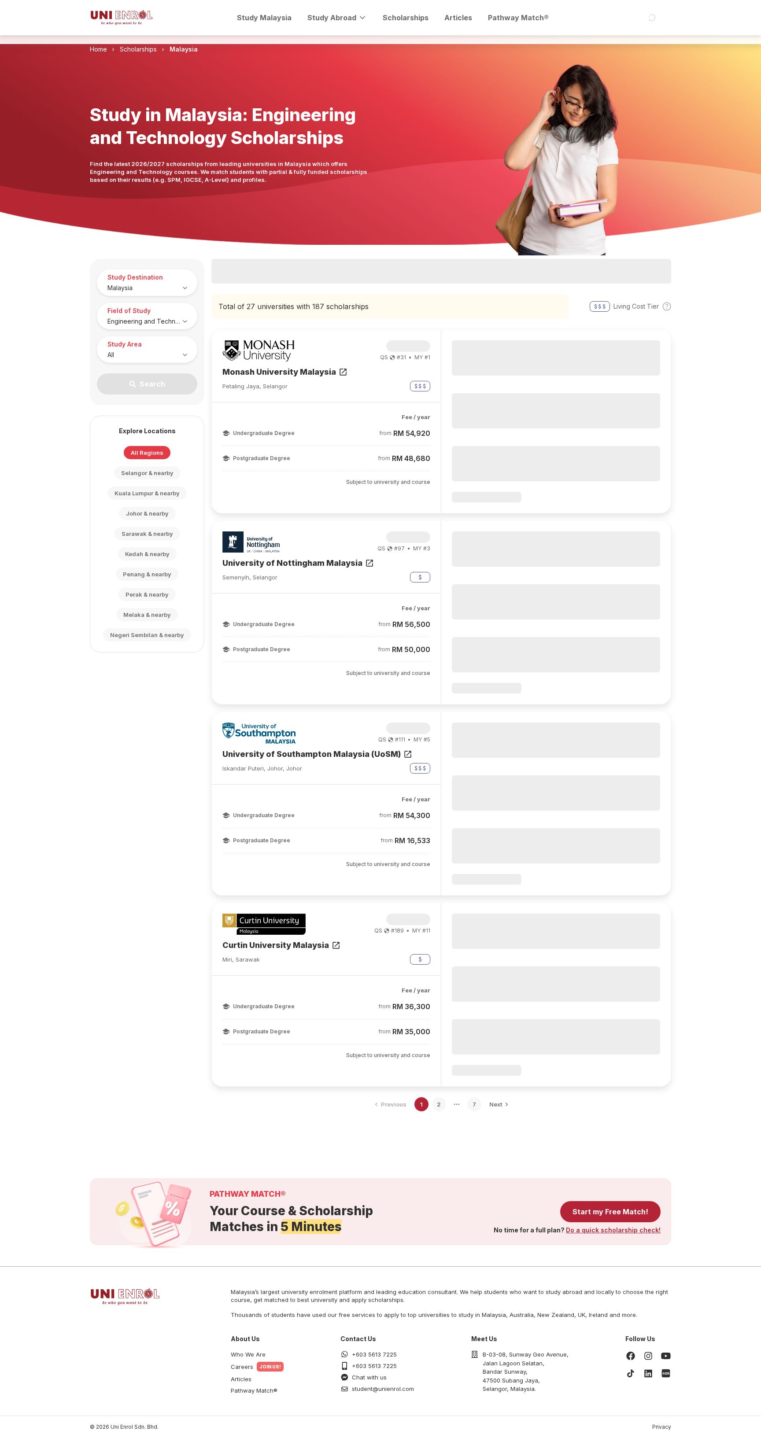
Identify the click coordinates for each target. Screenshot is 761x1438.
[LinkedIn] (648, 1373)
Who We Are (248, 1354)
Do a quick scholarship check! (613, 1230)
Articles (458, 17)
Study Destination (135, 277)
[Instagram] (648, 1355)
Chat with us (369, 1377)
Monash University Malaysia (279, 371)
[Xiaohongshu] (666, 1373)
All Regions (147, 452)
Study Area (124, 344)
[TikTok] (630, 1373)
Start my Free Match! (610, 1211)
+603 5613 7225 (374, 1354)
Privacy (661, 1426)
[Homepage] (121, 18)
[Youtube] (666, 1355)
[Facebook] (630, 1355)
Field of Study (129, 310)
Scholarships (406, 17)
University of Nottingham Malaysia (292, 563)
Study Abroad (331, 17)
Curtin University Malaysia (275, 945)
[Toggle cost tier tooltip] (666, 306)
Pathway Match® (518, 17)
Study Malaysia (264, 17)
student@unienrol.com (383, 1388)
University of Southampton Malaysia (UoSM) (311, 754)
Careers (242, 1366)
